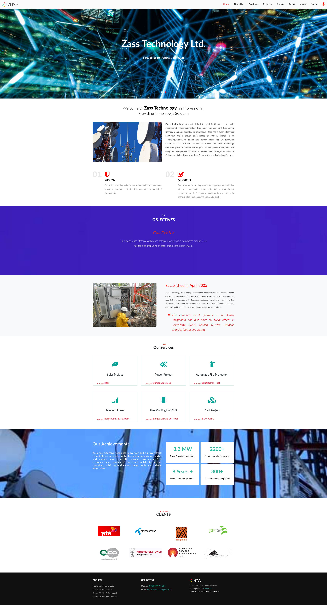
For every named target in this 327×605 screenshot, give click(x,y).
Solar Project (115, 374)
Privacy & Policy (212, 591)
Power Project (163, 374)
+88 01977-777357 (157, 586)
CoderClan (207, 588)
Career (303, 4)
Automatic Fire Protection (212, 374)
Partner (292, 4)
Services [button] (253, 4)
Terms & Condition (197, 591)
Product (280, 4)
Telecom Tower (115, 410)
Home (226, 4)
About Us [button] (238, 4)
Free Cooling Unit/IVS (163, 410)
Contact (314, 4)
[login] (323, 4)
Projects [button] (267, 4)
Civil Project (212, 410)
